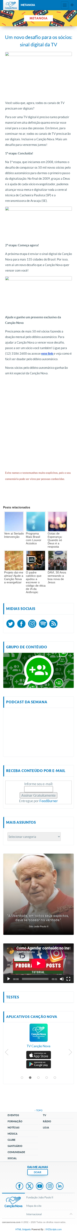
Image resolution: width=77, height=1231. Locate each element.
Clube (11, 1140)
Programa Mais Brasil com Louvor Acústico (33, 538)
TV (44, 1115)
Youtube (39, 1186)
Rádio (47, 1121)
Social (12, 1158)
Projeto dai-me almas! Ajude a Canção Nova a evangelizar (13, 577)
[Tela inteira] (68, 979)
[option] (38, 1037)
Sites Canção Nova (72, 5)
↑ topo (38, 1110)
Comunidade (16, 1152)
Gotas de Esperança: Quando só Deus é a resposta (55, 540)
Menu (64, 5)
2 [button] (30, 1078)
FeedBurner (48, 801)
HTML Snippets (23, 1229)
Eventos (13, 1115)
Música (12, 1133)
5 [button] (55, 1078)
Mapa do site (33, 1205)
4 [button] (47, 1078)
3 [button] (39, 1078)
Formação (15, 1121)
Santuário (15, 1146)
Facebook (19, 1186)
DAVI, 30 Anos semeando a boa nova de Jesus (57, 577)
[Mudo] (62, 979)
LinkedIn (59, 1186)
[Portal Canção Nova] (11, 5)
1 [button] (22, 1078)
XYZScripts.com (53, 1229)
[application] (38, 963)
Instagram (49, 1186)
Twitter (29, 1186)
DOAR (37, 1172)
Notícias (14, 1127)
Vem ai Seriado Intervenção (14, 535)
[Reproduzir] (9, 979)
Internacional (34, 1214)
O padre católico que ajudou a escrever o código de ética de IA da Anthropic (36, 582)
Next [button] (70, 1053)
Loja (46, 1127)
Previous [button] (6, 1053)
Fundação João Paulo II (39, 1197)
